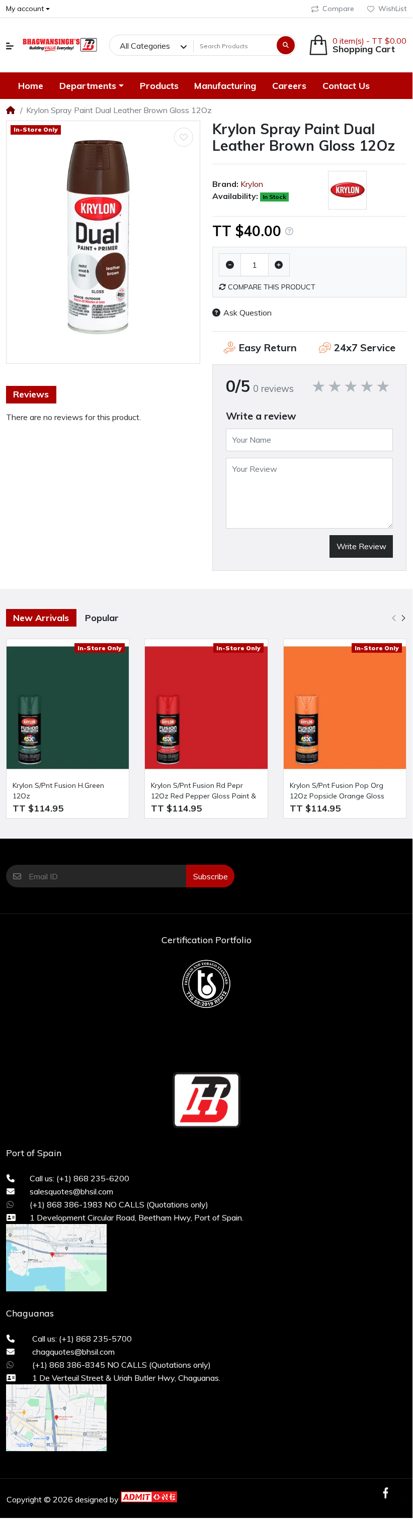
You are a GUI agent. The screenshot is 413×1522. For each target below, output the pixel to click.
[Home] (10, 110)
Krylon (251, 184)
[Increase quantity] (279, 264)
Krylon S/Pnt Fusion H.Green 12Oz (58, 790)
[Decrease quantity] (230, 264)
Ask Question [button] (247, 313)
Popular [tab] (102, 618)
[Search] (286, 45)
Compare (338, 8)
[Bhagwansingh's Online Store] (59, 45)
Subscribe (210, 876)
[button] (10, 46)
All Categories (145, 46)
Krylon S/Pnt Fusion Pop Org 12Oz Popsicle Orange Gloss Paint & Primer (337, 791)
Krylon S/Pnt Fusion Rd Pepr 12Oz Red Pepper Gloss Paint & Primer (203, 791)
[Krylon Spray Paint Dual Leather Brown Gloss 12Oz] (103, 242)
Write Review (361, 546)
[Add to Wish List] (183, 137)
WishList (392, 8)
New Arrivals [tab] (41, 618)
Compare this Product (270, 286)
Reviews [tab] (31, 394)
